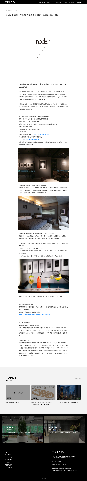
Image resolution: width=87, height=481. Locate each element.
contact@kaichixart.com (42, 134)
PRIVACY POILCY (56, 461)
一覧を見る (78, 378)
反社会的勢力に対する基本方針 (59, 465)
